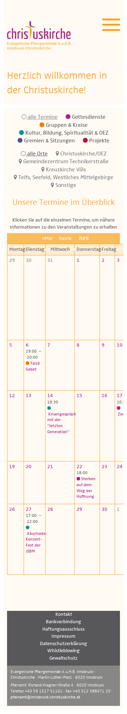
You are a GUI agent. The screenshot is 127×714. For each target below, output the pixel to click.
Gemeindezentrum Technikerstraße (65, 162)
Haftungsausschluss (63, 629)
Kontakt (63, 614)
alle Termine (42, 117)
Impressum (63, 636)
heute (65, 238)
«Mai (47, 238)
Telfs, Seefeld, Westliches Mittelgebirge (65, 178)
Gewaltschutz (63, 658)
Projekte (98, 141)
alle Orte (37, 154)
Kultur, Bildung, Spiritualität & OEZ (66, 133)
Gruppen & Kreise (65, 125)
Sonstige (65, 185)
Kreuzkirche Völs (65, 170)
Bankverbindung (63, 621)
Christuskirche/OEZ (83, 154)
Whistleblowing (63, 650)
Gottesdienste (88, 117)
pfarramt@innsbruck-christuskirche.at (45, 697)
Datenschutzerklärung (63, 643)
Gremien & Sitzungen (49, 141)
